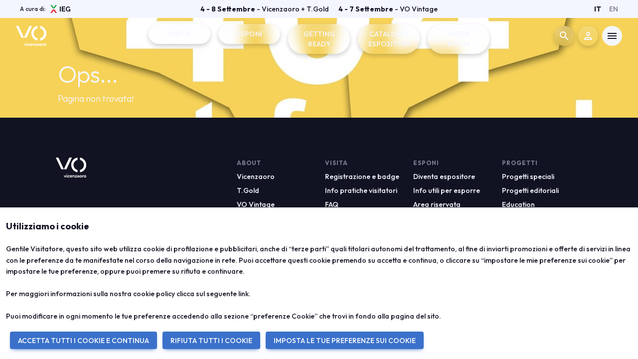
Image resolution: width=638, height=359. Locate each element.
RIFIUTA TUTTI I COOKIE (211, 340)
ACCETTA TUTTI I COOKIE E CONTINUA (83, 340)
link (243, 293)
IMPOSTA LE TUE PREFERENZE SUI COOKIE (345, 340)
